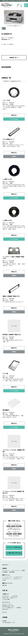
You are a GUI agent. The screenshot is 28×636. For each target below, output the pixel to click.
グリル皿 (5, 373)
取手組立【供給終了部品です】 (12, 334)
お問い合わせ (5, 609)
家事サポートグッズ (7, 583)
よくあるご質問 (6, 599)
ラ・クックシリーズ (7, 577)
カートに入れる (14, 119)
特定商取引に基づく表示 (8, 606)
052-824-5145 (14, 526)
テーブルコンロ (6, 570)
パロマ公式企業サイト (7, 622)
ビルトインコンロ (15, 570)
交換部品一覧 (13, 57)
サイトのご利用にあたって (8, 607)
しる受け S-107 (7, 220)
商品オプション (6, 575)
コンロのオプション (18, 577)
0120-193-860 (14, 533)
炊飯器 (23, 570)
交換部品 (4, 568)
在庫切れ (14, 156)
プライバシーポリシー (7, 604)
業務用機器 (12, 572)
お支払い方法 (5, 597)
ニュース (4, 612)
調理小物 (4, 585)
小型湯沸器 (4, 572)
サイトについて (6, 602)
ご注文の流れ (14, 596)
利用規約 (19, 607)
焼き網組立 (6, 410)
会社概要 (4, 620)
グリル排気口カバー (9, 139)
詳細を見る (14, 115)
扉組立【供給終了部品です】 (11, 296)
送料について (13, 597)
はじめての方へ (6, 596)
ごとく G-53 (6, 100)
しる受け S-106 (7, 179)
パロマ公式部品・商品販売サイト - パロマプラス (7, 5)
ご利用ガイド (5, 594)
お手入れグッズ (17, 578)
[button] (7, 44)
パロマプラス (14, 630)
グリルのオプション (7, 578)
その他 (3, 580)
